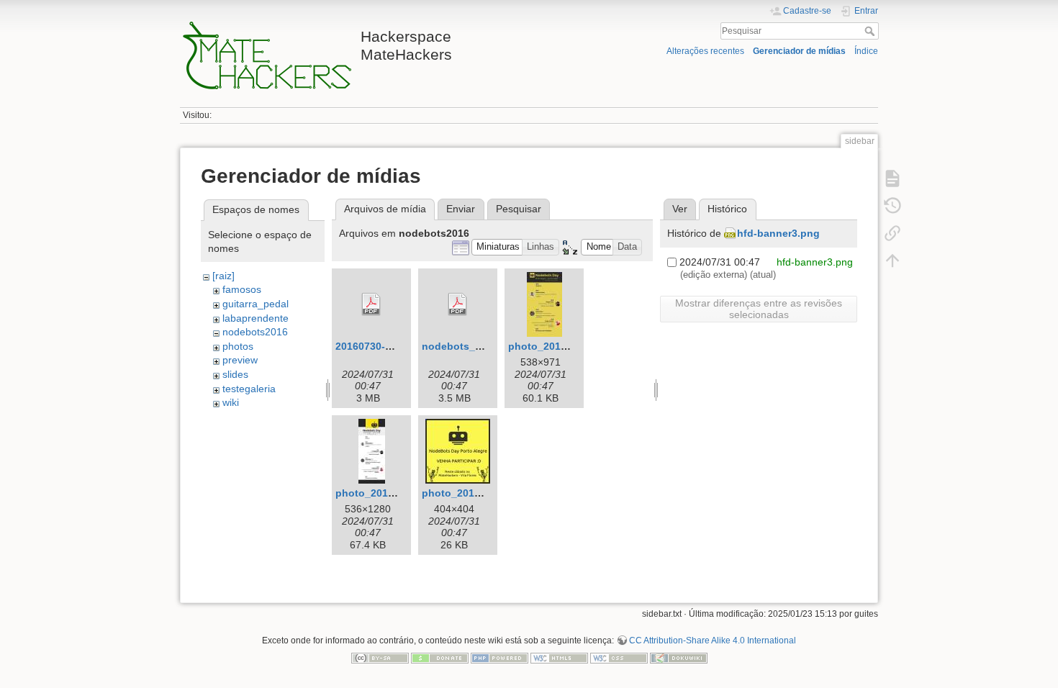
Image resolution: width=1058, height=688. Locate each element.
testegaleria (249, 388)
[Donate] (440, 657)
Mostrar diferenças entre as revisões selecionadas (758, 308)
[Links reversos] (892, 233)
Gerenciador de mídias (799, 51)
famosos (241, 289)
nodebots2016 (255, 332)
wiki (230, 402)
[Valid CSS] (619, 657)
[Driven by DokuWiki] (678, 657)
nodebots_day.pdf (467, 346)
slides (235, 374)
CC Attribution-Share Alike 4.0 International (712, 640)
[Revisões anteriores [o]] (892, 205)
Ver (679, 208)
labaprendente (255, 318)
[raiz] (223, 275)
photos (237, 346)
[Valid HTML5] (559, 657)
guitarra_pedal (255, 303)
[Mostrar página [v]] (892, 178)
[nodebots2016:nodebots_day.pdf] (458, 304)
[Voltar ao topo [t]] (892, 260)
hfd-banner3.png (778, 233)
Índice (866, 51)
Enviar (460, 208)
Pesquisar (871, 31)
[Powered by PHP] (499, 657)
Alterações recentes (705, 51)
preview (240, 360)
